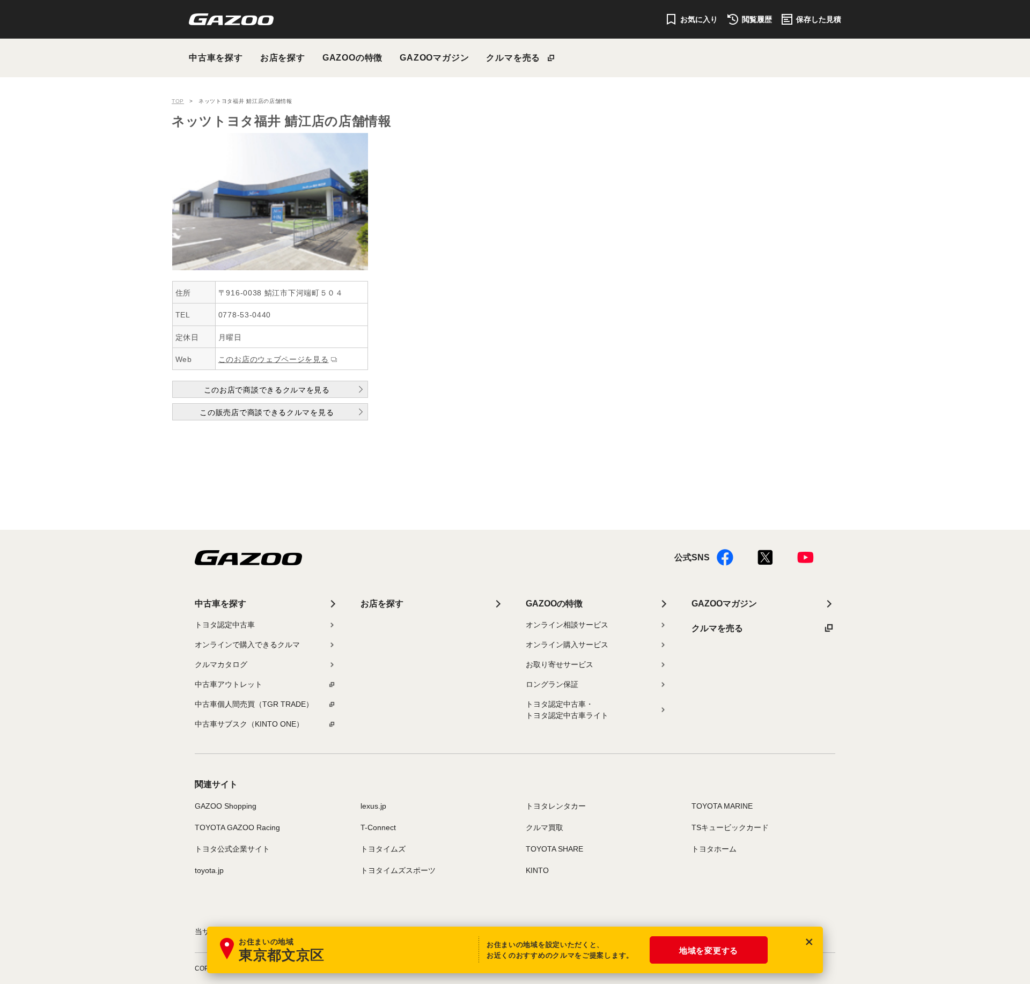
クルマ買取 (544, 827)
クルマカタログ (221, 664)
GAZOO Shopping (225, 806)
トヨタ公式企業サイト (232, 849)
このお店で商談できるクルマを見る (267, 390)
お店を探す (282, 57)
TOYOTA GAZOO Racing (237, 827)
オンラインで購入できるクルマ (247, 644)
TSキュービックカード (730, 827)
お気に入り (699, 19)
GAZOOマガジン (434, 57)
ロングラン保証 (552, 684)
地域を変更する (708, 950)
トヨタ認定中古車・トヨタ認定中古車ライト (567, 710)
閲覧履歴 (757, 19)
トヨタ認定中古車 (225, 624)
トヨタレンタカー (556, 806)
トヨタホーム (714, 849)
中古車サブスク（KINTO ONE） (249, 724)
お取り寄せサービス (559, 664)
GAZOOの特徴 (352, 57)
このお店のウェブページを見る (273, 359)
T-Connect (378, 827)
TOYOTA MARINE (722, 806)
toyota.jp (209, 870)
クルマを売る (513, 57)
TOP (178, 101)
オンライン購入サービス (567, 644)
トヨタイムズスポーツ (398, 870)
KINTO (537, 870)
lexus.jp (373, 806)
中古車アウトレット (228, 684)
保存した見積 (818, 19)
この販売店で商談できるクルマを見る (267, 412)
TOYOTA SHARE (554, 849)
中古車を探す (216, 57)
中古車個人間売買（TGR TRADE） (254, 704)
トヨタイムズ (383, 849)
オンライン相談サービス (567, 624)
